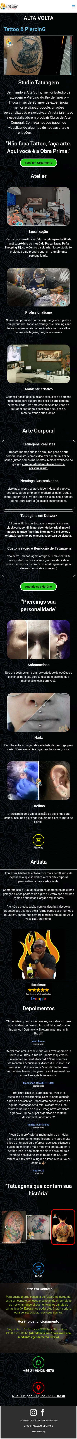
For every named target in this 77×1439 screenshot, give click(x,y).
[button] (6, 1227)
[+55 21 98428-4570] (38, 1362)
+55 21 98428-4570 (38, 1370)
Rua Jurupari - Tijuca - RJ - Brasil (38, 1396)
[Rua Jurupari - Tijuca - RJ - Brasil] (38, 1388)
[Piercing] (38, 840)
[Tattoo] (38, 1268)
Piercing (38, 847)
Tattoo (38, 1276)
